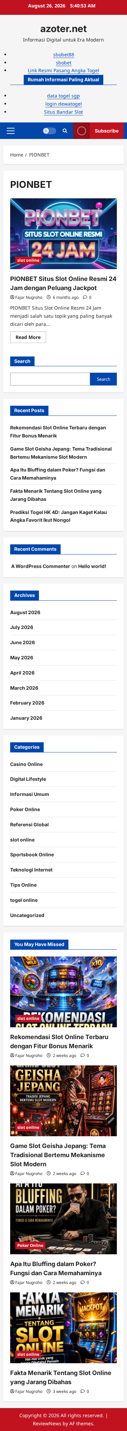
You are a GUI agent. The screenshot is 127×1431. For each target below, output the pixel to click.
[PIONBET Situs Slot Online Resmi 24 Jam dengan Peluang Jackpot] (63, 233)
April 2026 (22, 673)
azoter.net (63, 28)
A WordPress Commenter (40, 566)
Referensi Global (29, 824)
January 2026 (26, 718)
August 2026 (25, 612)
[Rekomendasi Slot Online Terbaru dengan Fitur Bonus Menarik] (63, 991)
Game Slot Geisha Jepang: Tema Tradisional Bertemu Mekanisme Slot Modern (58, 1155)
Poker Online (25, 809)
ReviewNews (47, 1423)
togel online (24, 900)
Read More (31, 338)
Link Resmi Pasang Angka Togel (63, 70)
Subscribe (107, 131)
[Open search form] (65, 130)
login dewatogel (63, 104)
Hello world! (92, 566)
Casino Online (26, 764)
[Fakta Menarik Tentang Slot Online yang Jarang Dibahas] (63, 1327)
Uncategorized (27, 915)
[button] (10, 131)
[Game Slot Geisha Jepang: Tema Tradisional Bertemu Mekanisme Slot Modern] (63, 1100)
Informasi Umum (29, 794)
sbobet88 (63, 54)
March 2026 (24, 688)
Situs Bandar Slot (63, 112)
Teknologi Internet (31, 869)
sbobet (63, 62)
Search (22, 361)
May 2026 (21, 657)
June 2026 (22, 642)
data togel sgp (63, 95)
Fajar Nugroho (28, 297)
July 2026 (21, 627)
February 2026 (27, 703)
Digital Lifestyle (28, 779)
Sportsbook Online (32, 854)
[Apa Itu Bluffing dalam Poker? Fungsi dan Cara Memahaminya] (63, 1218)
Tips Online (23, 885)
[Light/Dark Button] (49, 130)
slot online (28, 260)
